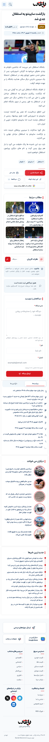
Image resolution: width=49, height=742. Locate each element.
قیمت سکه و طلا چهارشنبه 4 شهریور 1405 (29, 428)
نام (41, 345)
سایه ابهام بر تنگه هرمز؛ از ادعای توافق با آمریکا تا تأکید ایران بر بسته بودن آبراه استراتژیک (18, 522)
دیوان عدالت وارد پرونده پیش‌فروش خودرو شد (27, 586)
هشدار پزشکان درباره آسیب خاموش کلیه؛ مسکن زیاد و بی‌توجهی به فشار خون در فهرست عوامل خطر (17, 509)
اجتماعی (18, 662)
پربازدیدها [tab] (35, 384)
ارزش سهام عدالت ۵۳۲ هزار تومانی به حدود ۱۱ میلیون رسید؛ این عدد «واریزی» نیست (23, 398)
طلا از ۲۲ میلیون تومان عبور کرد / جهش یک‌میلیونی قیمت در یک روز (23, 435)
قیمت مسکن (38, 666)
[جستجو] (10, 4)
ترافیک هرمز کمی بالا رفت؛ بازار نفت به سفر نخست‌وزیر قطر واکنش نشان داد (25, 574)
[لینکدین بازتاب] (13, 704)
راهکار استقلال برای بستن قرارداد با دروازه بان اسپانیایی (16, 243)
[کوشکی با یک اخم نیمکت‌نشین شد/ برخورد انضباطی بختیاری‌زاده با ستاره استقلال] (34, 232)
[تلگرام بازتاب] (19, 698)
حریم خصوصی (38, 703)
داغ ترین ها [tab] (13, 384)
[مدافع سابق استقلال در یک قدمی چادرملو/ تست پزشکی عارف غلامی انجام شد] (15, 207)
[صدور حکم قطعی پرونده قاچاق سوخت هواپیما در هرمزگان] (39, 484)
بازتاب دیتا (39, 680)
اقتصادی (18, 658)
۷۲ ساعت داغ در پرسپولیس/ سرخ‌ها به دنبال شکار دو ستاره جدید (23, 442)
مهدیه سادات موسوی (27, 27)
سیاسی (19, 666)
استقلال (40, 162)
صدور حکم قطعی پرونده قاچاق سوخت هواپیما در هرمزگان (18, 483)
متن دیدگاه (38, 306)
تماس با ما (39, 699)
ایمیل (40, 357)
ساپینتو (30, 162)
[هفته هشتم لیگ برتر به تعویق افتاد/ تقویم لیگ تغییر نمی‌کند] (39, 534)
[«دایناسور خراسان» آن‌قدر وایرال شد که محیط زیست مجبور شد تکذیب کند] (39, 496)
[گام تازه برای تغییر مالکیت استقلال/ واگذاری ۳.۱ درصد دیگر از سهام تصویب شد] (34, 207)
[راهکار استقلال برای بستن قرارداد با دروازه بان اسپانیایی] (15, 232)
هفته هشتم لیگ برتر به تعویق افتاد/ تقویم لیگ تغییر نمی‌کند (19, 533)
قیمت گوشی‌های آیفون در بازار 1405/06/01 (29, 416)
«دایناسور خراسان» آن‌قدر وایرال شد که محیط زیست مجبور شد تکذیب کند (18, 495)
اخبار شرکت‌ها (38, 675)
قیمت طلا (40, 662)
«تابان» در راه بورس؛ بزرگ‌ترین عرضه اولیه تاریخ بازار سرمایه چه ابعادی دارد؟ (22, 404)
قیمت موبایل (38, 671)
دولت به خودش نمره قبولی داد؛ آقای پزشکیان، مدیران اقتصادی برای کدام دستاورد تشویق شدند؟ (25, 560)
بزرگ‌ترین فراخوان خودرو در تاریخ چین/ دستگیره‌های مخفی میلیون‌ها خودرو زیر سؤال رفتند (18, 472)
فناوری (19, 675)
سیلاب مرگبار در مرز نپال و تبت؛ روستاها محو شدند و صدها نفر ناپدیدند (25, 599)
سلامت (19, 680)
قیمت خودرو (39, 658)
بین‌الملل (18, 671)
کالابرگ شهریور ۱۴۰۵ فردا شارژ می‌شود (30, 422)
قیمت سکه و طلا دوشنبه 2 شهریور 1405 (29, 447)
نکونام (21, 162)
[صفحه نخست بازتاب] (24, 722)
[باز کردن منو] (4, 4)
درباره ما (40, 695)
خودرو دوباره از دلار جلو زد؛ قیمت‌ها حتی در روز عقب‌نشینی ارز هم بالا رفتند (27, 606)
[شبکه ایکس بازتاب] (7, 698)
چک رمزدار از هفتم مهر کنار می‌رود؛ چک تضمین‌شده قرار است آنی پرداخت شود (24, 592)
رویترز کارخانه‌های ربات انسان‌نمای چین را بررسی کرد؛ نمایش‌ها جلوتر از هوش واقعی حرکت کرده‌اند (25, 567)
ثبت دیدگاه (8, 259)
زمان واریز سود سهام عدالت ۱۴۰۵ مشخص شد (28, 390)
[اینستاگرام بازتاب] (13, 698)
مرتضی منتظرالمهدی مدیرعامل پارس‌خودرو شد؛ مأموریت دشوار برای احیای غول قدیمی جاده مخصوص (24, 411)
